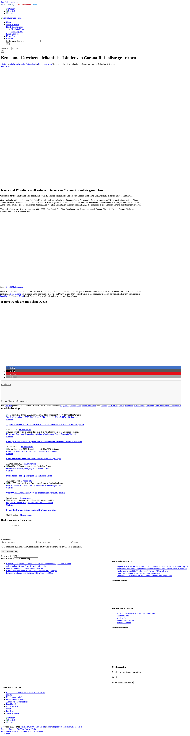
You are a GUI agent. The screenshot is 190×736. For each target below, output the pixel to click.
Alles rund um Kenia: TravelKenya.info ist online (26, 566)
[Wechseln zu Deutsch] (10, 718)
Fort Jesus (10, 711)
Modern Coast (122, 618)
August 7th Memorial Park (17, 702)
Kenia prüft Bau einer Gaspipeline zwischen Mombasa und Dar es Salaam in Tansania (41, 434)
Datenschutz (68, 727)
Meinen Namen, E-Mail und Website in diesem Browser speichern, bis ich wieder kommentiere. (43, 547)
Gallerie (9, 419)
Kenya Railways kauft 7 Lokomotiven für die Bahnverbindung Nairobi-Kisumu (38, 564)
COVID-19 (112, 406)
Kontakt (78, 727)
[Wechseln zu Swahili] (10, 13)
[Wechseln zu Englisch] (10, 11)
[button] (10, 368)
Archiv (114, 682)
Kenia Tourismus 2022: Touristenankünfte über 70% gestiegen (31, 451)
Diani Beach (5, 296)
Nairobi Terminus (124, 623)
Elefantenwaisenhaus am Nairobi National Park (136, 613)
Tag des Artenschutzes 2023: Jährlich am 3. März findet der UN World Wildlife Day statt (42, 417)
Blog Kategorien (118, 672)
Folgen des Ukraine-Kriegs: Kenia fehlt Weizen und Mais (29, 502)
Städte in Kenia (123, 616)
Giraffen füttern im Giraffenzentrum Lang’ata (24, 568)
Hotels (121, 406)
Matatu (9, 695)
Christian (6, 384)
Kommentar (6, 539)
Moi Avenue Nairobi (14, 697)
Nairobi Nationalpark (14, 287)
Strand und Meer (89, 406)
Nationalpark (139, 406)
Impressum (57, 727)
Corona (104, 406)
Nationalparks (15, 294)
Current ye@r (7, 556)
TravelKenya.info (27, 727)
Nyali (21, 296)
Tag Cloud (40, 727)
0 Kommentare (175, 406)
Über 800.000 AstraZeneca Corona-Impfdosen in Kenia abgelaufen (33, 485)
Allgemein (64, 406)
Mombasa (129, 406)
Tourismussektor (162, 406)
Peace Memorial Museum (16, 699)
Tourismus (150, 406)
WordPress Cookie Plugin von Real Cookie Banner (22, 731)
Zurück (4, 66)
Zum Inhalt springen (9, 2)
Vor (8, 66)
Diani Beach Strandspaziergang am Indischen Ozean (27, 468)
